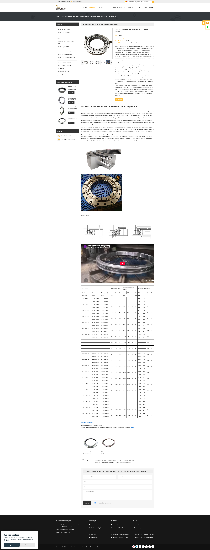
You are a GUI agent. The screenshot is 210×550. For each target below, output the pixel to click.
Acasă (85, 8)
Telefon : (58, 532)
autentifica (93, 534)
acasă (57, 16)
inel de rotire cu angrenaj (114, 460)
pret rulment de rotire (100, 460)
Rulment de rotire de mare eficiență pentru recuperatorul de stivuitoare (72, 108)
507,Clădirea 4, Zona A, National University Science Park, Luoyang (71, 525)
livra (92, 524)
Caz (106, 8)
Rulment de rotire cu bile (64, 29)
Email (119, 99)
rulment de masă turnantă (64, 62)
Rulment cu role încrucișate (65, 54)
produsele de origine (120, 38)
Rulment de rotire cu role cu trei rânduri (144, 537)
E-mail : (58, 529)
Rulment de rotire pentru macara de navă (72, 118)
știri (100, 8)
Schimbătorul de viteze (63, 71)
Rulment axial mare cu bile (64, 65)
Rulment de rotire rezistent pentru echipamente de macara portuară (72, 98)
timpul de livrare (119, 40)
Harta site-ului (94, 537)
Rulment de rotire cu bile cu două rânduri (77, 16)
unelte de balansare (128, 460)
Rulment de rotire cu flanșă (65, 51)
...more (132, 427)
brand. (117, 35)
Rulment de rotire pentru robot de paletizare (124, 537)
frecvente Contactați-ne (63, 521)
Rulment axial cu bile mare (119, 528)
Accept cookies (11, 545)
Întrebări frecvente (87, 422)
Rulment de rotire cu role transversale (144, 531)
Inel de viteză (61, 68)
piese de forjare (62, 74)
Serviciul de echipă (96, 528)
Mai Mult (71, 92)
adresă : (58, 524)
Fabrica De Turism (117, 8)
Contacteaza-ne (134, 8)
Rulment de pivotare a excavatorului (122, 534)
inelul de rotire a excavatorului (124, 462)
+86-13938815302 (77, 1)
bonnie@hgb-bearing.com (64, 1)
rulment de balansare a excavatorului (104, 462)
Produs (92, 8)
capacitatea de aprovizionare (123, 42)
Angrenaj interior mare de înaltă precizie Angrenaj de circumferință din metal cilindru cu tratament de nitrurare (72, 88)
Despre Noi (147, 8)
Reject (27, 545)
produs (62, 16)
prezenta (87, 503)
